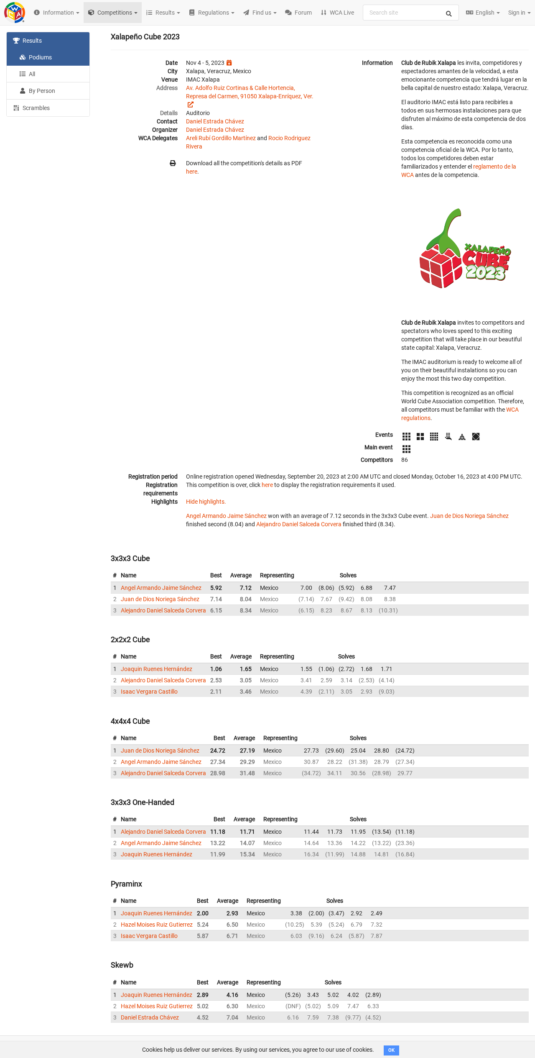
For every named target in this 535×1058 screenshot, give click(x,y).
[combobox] (411, 12)
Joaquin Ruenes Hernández (156, 669)
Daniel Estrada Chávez (215, 121)
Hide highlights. (206, 501)
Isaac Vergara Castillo (149, 691)
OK (391, 1050)
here (191, 171)
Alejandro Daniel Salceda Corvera (298, 524)
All (31, 74)
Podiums (40, 57)
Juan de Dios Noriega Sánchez (469, 515)
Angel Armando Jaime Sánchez (226, 515)
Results (31, 40)
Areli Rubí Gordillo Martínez (221, 138)
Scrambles (35, 108)
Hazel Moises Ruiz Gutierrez (157, 924)
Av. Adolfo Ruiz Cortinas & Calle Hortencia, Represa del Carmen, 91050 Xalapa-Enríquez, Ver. (249, 92)
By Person (41, 90)
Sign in (517, 12)
